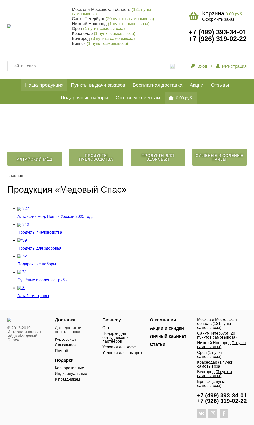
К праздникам (67, 379)
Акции (196, 85)
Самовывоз (65, 345)
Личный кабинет (168, 336)
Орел (98, 29)
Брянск (100, 43)
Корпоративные (69, 368)
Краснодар (103, 33)
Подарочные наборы (84, 97)
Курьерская (65, 339)
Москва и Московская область (112, 11)
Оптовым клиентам (138, 97)
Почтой (61, 351)
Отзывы (220, 85)
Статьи (157, 344)
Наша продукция (44, 85)
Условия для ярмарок (122, 353)
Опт (105, 328)
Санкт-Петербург (113, 19)
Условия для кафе (119, 347)
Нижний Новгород (111, 24)
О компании (163, 319)
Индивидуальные (71, 373)
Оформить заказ (218, 19)
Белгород (103, 38)
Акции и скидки (167, 328)
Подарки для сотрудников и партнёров (115, 337)
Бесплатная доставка (157, 85)
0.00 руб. (184, 98)
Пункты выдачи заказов (98, 85)
